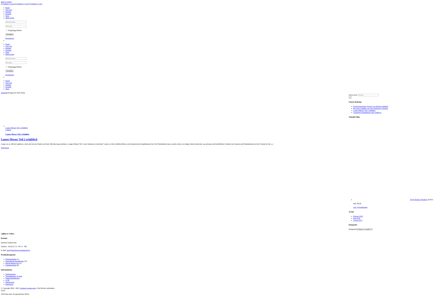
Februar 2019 (358, 216)
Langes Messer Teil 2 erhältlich (16, 128)
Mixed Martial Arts (12, 263)
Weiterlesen (5, 148)
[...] (272, 144)
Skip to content (6, 2)
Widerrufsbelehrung (12, 278)
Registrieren (9, 38)
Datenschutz (9, 282)
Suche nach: (353, 95)
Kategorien (353, 229)
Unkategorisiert (10, 265)
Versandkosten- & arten (13, 276)
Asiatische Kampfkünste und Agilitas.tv (367, 113)
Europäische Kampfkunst (14, 261)
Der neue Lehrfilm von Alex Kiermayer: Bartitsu (370, 108)
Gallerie (8, 130)
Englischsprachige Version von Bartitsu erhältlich (370, 106)
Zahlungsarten (10, 274)
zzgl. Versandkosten (360, 207)
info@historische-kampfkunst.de (18, 250)
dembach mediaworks (28, 288)
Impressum (9, 284)
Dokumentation (11, 259)
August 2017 (357, 220)
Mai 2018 (356, 218)
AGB (7, 280)
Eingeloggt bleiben (15, 30)
